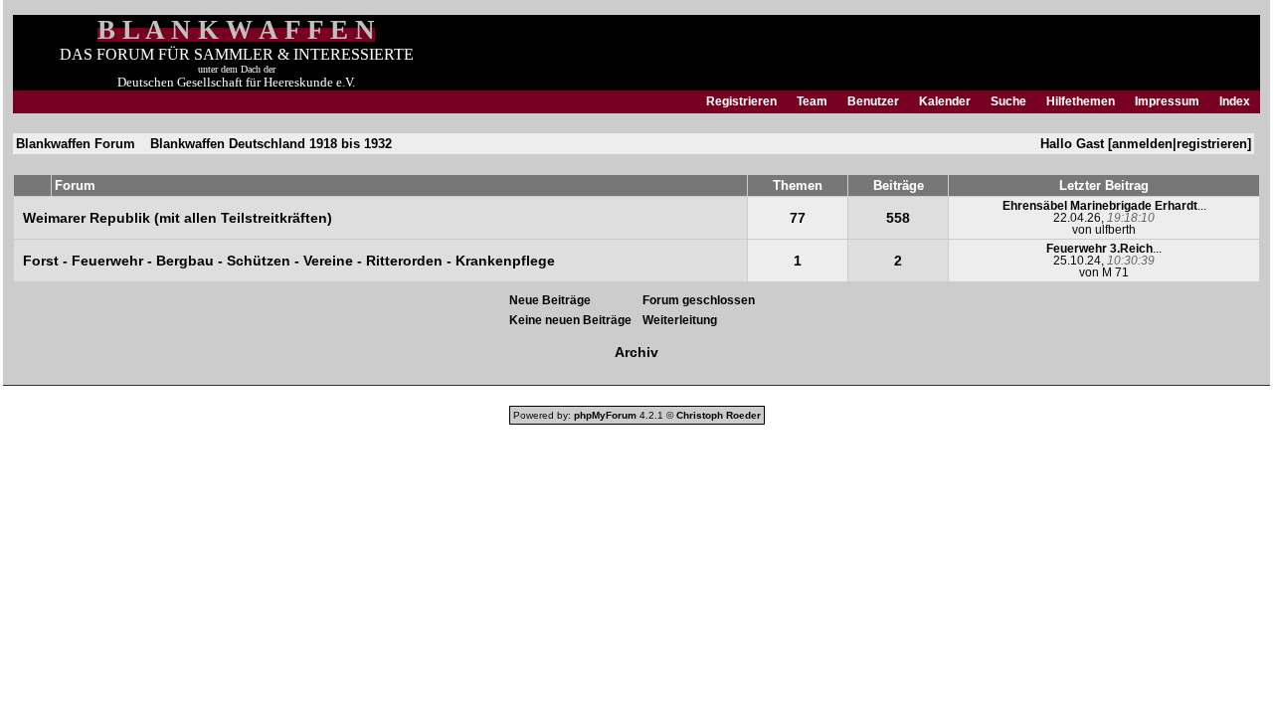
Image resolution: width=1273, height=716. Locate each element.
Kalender (945, 101)
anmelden (1142, 143)
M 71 (1115, 272)
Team (812, 101)
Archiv (636, 352)
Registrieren (741, 101)
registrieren (1212, 143)
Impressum (1167, 101)
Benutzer (873, 101)
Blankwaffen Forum (75, 143)
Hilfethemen (1080, 101)
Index (1234, 101)
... (1104, 206)
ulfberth (1115, 230)
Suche (1008, 101)
